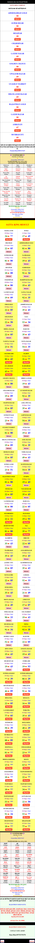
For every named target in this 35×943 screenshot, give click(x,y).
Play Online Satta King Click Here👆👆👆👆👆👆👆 (17, 215)
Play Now (8, 239)
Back (2, 941)
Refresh (17, 19)
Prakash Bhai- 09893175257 (17, 160)
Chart (11, 233)
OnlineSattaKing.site (19, 211)
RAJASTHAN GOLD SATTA (17, 904)
